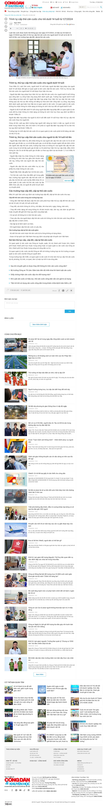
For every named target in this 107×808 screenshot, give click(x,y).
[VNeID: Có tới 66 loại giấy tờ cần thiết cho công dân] (16, 479)
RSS (6, 790)
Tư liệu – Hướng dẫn (35, 757)
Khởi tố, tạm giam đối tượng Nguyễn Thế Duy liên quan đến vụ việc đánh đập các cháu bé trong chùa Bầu (50, 558)
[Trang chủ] (5, 11)
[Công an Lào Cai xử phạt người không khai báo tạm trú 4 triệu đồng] (16, 614)
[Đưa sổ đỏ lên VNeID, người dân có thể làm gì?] (16, 546)
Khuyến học (25, 11)
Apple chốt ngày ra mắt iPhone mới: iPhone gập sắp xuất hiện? (57, 688)
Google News (74, 2)
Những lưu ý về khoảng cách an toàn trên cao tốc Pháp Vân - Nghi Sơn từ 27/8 (50, 357)
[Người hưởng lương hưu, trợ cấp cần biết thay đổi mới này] (16, 395)
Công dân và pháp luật (29, 15)
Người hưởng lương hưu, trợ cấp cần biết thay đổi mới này (49, 389)
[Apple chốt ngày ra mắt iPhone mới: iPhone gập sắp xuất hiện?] (42, 689)
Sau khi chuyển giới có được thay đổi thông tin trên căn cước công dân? (39, 266)
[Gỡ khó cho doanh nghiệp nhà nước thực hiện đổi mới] (75, 727)
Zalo (53, 2)
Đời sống (8, 765)
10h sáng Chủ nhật (59, 765)
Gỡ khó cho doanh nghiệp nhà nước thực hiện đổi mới (90, 725)
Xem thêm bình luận (40, 324)
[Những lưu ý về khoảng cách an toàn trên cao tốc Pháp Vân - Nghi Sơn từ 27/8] (16, 362)
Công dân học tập (35, 11)
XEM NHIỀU (66, 7)
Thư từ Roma (57, 757)
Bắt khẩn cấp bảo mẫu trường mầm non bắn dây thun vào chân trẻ (51, 659)
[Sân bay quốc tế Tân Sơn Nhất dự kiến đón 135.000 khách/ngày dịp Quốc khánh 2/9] (42, 701)
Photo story (81, 771)
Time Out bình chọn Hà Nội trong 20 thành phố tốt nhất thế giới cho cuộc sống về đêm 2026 (24, 701)
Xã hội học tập (34, 753)
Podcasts (80, 765)
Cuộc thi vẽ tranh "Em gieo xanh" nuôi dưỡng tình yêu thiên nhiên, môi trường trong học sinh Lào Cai (90, 713)
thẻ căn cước (15, 290)
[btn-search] (101, 7)
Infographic (80, 769)
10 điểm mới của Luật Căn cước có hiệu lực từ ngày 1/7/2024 (60, 176)
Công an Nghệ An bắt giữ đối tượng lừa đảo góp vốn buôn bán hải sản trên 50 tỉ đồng (50, 625)
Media (98, 11)
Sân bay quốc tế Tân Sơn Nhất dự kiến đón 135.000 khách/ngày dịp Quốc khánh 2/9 (57, 701)
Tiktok (66, 2)
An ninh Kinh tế (10, 769)
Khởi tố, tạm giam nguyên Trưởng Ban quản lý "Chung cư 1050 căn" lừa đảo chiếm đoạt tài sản (50, 642)
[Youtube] (20, 791)
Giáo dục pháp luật (48, 11)
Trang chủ (7, 15)
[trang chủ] (23, 5)
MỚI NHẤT (56, 7)
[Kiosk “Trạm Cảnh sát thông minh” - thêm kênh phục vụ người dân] (16, 446)
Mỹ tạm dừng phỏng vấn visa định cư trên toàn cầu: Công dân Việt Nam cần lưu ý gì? (57, 712)
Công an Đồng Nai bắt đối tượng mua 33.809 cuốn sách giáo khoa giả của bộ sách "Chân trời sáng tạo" (50, 575)
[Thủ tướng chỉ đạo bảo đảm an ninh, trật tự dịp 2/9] (16, 379)
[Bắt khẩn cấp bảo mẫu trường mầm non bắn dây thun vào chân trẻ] (16, 664)
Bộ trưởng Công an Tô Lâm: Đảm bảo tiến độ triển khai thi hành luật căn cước (41, 270)
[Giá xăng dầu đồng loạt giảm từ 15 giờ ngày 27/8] (9, 726)
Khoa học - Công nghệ (74, 11)
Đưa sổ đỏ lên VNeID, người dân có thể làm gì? (45, 540)
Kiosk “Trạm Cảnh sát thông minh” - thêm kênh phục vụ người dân (50, 441)
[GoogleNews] (28, 791)
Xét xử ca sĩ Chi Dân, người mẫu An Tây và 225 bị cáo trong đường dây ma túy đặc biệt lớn (49, 424)
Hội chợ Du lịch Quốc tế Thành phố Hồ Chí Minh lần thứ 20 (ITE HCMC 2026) (91, 700)
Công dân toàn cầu (59, 755)
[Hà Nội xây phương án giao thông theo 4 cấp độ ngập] (16, 412)
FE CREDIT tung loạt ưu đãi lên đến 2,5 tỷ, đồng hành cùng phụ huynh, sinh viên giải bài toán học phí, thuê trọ (57, 738)
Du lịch (8, 767)
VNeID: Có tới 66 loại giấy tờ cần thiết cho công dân (46, 473)
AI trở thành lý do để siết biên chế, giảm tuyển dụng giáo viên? (23, 688)
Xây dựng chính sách (83, 751)
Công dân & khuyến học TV (84, 763)
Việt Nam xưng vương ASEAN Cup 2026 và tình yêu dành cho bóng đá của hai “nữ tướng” (90, 738)
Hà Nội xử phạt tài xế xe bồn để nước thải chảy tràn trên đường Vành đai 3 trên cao (51, 491)
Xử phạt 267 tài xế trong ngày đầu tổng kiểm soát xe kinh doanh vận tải (51, 340)
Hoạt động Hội (34, 751)
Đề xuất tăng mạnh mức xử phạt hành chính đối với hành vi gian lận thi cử (51, 592)
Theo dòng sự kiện (14, 11)
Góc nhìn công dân (89, 11)
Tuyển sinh (57, 751)
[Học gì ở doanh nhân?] (86, 721)
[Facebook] (6, 20)
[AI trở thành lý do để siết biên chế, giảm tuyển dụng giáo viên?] (9, 689)
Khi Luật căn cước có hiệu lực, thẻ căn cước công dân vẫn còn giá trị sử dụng (41, 279)
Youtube (59, 2)
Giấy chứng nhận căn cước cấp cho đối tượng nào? (31, 275)
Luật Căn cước (26, 290)
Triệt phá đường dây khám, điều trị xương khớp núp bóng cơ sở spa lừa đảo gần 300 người (51, 508)
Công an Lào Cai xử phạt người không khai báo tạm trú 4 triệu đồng (50, 609)
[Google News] (70, 25)
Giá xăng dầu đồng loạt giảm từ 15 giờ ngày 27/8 (24, 724)
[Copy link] (6, 26)
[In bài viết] (6, 31)
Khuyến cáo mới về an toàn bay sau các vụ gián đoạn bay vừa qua (50, 525)
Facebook (46, 2)
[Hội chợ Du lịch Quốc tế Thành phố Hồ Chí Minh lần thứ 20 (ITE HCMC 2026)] (75, 701)
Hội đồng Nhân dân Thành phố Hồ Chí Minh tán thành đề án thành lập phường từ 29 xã (23, 713)
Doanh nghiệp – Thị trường (13, 763)
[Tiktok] (24, 791)
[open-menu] (101, 11)
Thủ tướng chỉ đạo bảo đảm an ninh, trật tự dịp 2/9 (46, 373)
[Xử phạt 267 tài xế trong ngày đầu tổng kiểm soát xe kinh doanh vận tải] (16, 345)
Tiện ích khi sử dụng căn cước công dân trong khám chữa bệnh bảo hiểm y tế (41, 283)
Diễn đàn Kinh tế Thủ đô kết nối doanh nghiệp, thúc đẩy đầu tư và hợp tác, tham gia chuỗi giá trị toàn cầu (90, 689)
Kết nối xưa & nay (34, 755)
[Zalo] (6, 22)
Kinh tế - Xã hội (61, 11)
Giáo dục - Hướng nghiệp (60, 753)
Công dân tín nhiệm (59, 763)
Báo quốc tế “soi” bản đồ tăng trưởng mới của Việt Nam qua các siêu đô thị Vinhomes (23, 738)
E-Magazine (80, 767)
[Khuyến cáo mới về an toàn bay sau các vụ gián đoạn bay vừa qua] (16, 530)
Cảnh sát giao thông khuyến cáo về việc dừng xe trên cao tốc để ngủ (50, 458)
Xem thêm (39, 674)
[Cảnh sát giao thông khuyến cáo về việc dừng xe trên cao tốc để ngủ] (16, 462)
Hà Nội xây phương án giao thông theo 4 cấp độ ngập (47, 406)
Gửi (70, 311)
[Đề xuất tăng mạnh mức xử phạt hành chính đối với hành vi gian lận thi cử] (16, 597)
